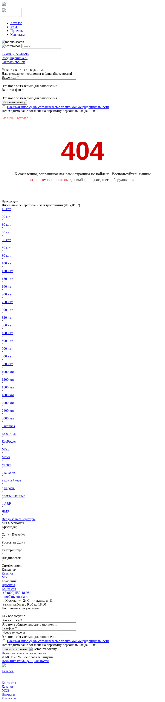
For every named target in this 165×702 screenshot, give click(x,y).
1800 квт (8, 395)
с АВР (6, 503)
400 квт (7, 333)
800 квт (7, 356)
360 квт (7, 325)
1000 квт (8, 372)
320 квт (7, 317)
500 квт (7, 341)
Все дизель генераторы (18, 519)
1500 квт (8, 387)
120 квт (7, 271)
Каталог (16, 23)
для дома (8, 488)
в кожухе (8, 472)
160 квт (7, 286)
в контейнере (11, 480)
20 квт (6, 217)
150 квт (7, 279)
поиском (62, 179)
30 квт (6, 224)
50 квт (6, 240)
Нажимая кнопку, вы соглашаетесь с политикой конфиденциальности (58, 107)
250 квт (7, 302)
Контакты (17, 34)
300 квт (7, 310)
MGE (14, 27)
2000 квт (8, 403)
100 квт (7, 263)
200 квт (7, 294)
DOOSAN (9, 434)
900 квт (7, 364)
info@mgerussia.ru (15, 596)
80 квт (6, 255)
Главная (7, 118)
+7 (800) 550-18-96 (16, 593)
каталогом (37, 179)
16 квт (6, 209)
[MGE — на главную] (82, 13)
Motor (6, 457)
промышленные (13, 496)
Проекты (16, 31)
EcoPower (9, 441)
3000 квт (8, 418)
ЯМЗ (5, 511)
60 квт (6, 248)
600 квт (7, 348)
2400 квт (8, 410)
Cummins (8, 426)
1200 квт (8, 379)
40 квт (6, 232)
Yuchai (6, 465)
